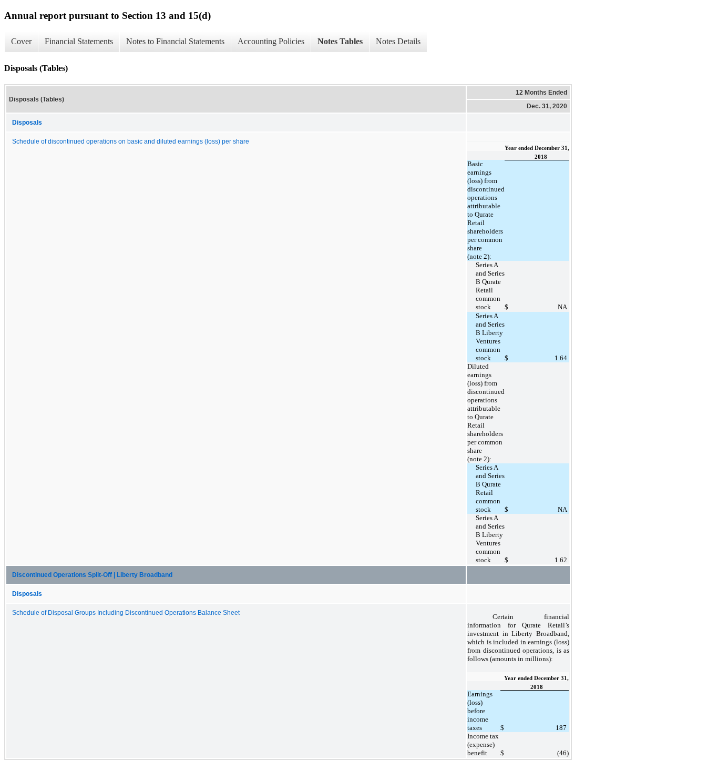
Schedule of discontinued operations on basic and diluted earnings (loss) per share (130, 141)
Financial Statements (79, 41)
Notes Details (398, 41)
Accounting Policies (271, 41)
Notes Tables (340, 41)
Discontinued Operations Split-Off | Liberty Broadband (92, 575)
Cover (21, 41)
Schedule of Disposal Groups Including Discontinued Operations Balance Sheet (126, 613)
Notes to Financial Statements (175, 41)
